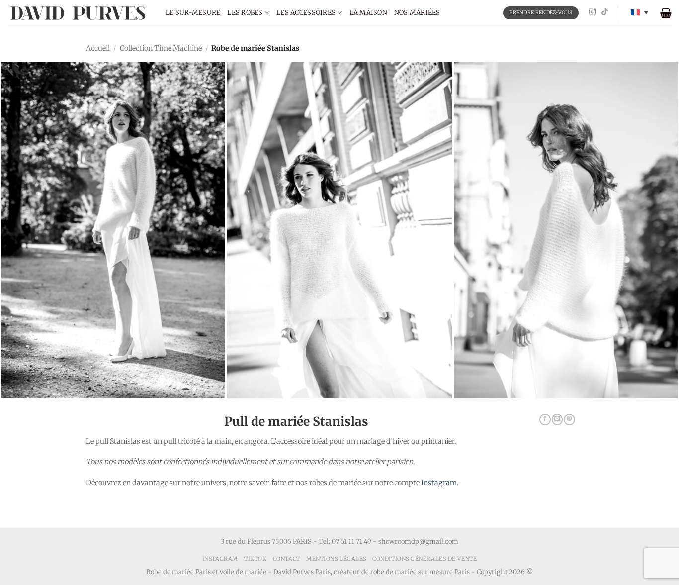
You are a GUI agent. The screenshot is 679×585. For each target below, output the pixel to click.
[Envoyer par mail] (557, 420)
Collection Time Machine (161, 48)
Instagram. (439, 482)
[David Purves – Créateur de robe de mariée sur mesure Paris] (79, 12)
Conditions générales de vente (424, 558)
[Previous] (26, 203)
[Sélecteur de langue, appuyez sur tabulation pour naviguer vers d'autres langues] (639, 12)
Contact (286, 558)
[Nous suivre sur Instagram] (592, 12)
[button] (666, 13)
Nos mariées (417, 12)
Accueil (98, 48)
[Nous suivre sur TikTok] (604, 12)
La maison (368, 12)
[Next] (653, 203)
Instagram (220, 558)
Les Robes (244, 12)
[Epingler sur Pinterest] (569, 420)
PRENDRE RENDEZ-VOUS (540, 12)
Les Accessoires (306, 12)
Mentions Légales (336, 558)
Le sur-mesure (193, 12)
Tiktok (255, 558)
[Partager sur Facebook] (544, 420)
